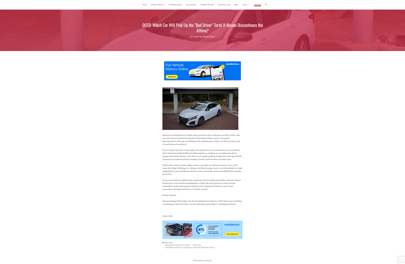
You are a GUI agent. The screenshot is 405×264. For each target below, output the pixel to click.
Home (145, 5)
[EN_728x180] (202, 80)
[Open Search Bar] (266, 4)
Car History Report (175, 5)
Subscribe (257, 5)
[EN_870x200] (202, 238)
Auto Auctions (191, 5)
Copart (244, 5)
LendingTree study (234, 168)
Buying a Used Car (158, 5)
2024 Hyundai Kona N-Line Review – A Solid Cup (183, 245)
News (236, 5)
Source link (167, 216)
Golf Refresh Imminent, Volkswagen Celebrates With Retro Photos (190, 248)
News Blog (169, 243)
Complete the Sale (207, 5)
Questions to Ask (224, 5)
